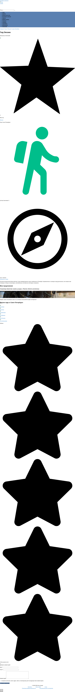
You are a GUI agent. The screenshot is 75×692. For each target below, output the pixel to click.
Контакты (30, 686)
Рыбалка (4, 22)
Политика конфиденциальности (29, 688)
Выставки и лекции (6, 16)
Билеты (4, 13)
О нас (46, 686)
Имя (1, 667)
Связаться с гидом (4, 279)
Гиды (3, 12)
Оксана (1, 119)
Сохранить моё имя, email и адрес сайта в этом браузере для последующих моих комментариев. (22, 680)
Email (1, 669)
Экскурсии (4, 26)
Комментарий (3, 678)
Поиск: (1, 10)
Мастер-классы (5, 19)
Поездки (4, 20)
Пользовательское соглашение (46, 688)
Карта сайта (38, 686)
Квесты (4, 18)
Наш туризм (5, 5)
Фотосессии (5, 25)
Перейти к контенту (4, 0)
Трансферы (4, 23)
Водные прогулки (6, 15)
